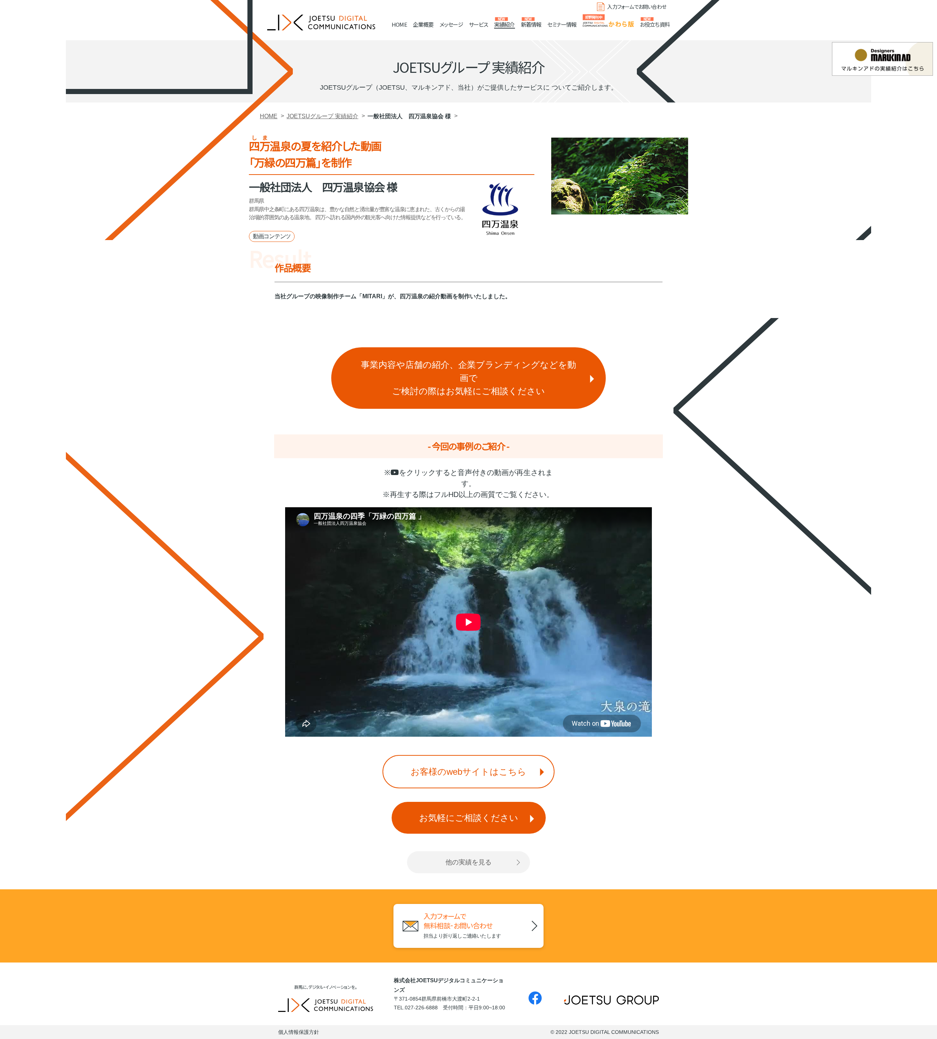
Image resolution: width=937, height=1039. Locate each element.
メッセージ (451, 24)
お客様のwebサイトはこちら (468, 772)
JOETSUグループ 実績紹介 (322, 116)
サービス (478, 24)
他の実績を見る (468, 862)
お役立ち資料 (655, 24)
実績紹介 (504, 24)
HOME (399, 24)
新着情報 (531, 24)
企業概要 (423, 24)
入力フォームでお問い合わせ (636, 6)
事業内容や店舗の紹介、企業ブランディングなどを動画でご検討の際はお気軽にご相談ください (468, 378)
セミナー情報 (561, 24)
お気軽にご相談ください (468, 818)
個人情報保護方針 (298, 1032)
